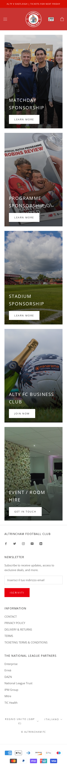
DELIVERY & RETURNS (18, 629)
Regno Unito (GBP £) (20, 721)
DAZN (8, 677)
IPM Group (11, 690)
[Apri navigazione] (5, 19)
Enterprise (10, 664)
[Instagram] (23, 543)
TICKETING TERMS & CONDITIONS (25, 642)
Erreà (7, 670)
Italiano (51, 719)
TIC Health (10, 702)
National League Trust (18, 683)
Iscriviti (17, 592)
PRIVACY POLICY (14, 623)
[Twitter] (14, 543)
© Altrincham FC (33, 731)
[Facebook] (5, 543)
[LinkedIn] (40, 543)
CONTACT (10, 616)
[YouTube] (32, 543)
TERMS (8, 636)
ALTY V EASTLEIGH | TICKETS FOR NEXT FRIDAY (33, 3)
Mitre (7, 696)
